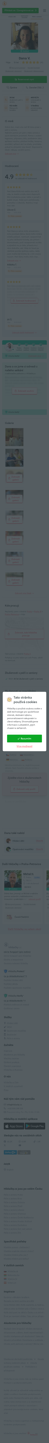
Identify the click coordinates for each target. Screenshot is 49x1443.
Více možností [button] (24, 746)
